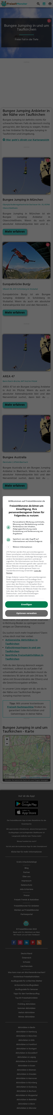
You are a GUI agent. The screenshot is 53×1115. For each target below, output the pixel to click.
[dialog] (26, 557)
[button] (26, 547)
